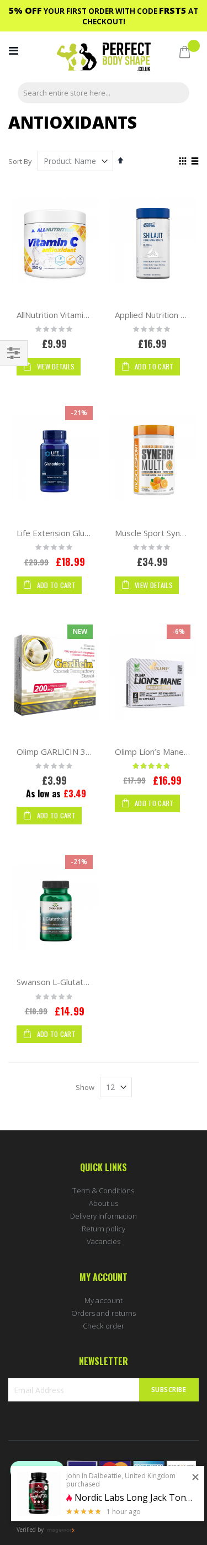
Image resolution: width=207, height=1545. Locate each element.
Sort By (20, 161)
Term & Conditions (103, 1190)
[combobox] (103, 92)
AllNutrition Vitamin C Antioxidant (78, 314)
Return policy (104, 1229)
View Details (55, 366)
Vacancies (104, 1241)
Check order (103, 1326)
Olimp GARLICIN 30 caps (63, 751)
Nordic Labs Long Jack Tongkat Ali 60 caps (135, 1498)
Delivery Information (103, 1216)
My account (103, 1300)
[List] (194, 162)
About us (104, 1203)
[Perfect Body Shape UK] (104, 58)
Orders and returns (103, 1313)
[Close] (195, 1477)
